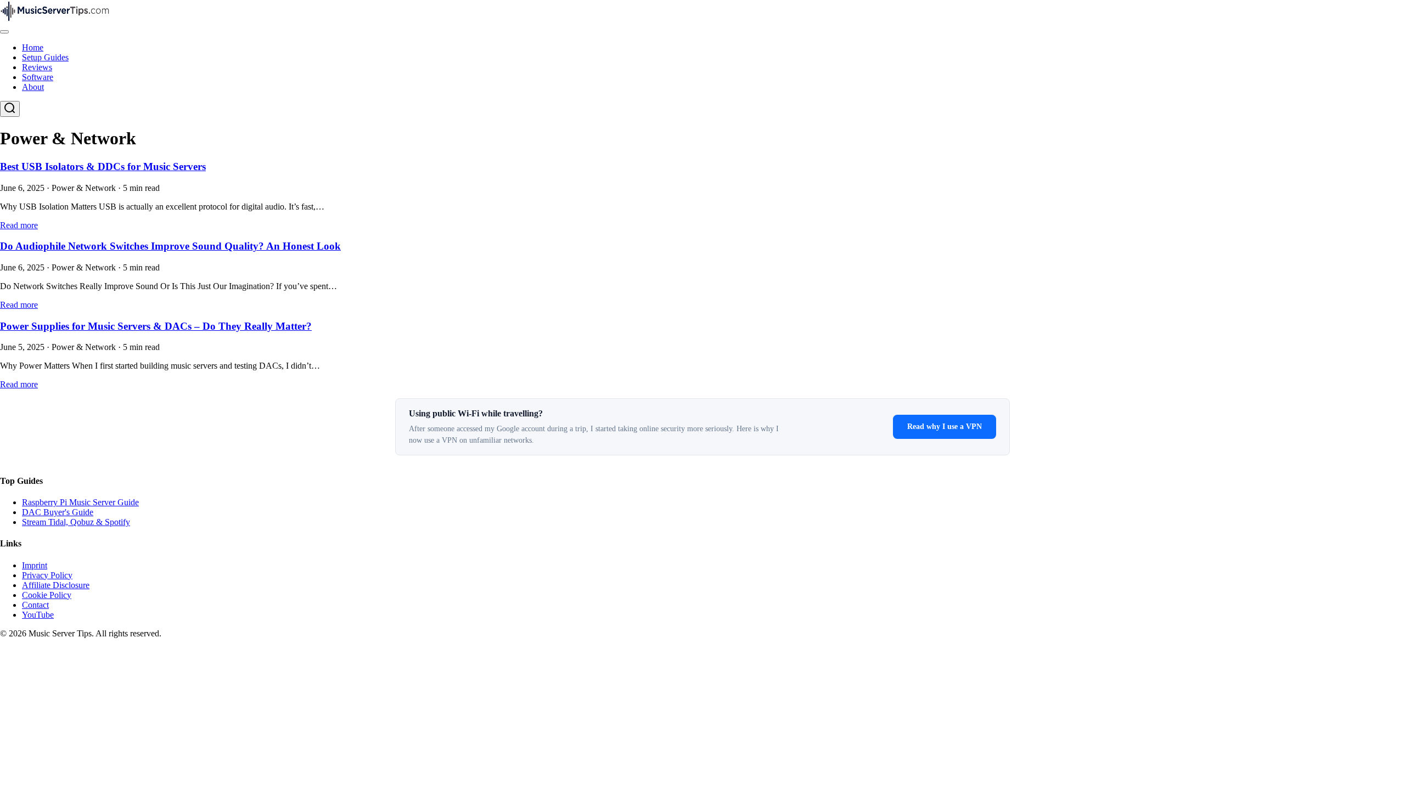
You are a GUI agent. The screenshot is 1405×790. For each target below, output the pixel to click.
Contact (35, 605)
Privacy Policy (47, 575)
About (33, 87)
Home (32, 47)
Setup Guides (45, 57)
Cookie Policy (46, 595)
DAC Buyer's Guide (57, 512)
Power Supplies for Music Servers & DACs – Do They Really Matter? (156, 326)
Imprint (34, 565)
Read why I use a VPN (944, 426)
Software (37, 77)
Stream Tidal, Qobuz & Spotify (76, 522)
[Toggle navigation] (4, 31)
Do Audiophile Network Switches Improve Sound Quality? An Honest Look (170, 246)
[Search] (10, 109)
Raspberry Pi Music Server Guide (80, 502)
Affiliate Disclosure (55, 585)
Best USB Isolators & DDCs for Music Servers (103, 166)
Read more (19, 225)
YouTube (38, 614)
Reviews (37, 67)
